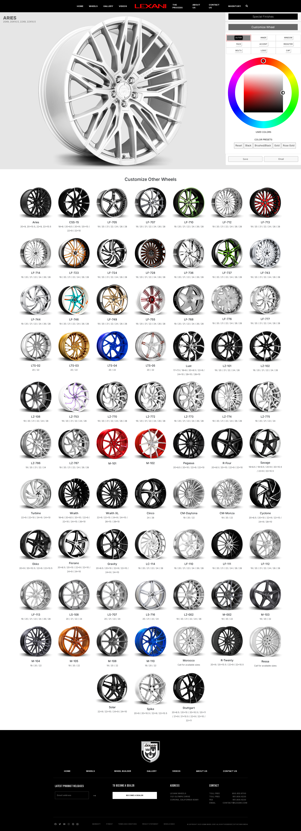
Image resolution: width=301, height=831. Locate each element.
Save (245, 159)
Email (281, 159)
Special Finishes (263, 16)
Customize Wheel (263, 27)
